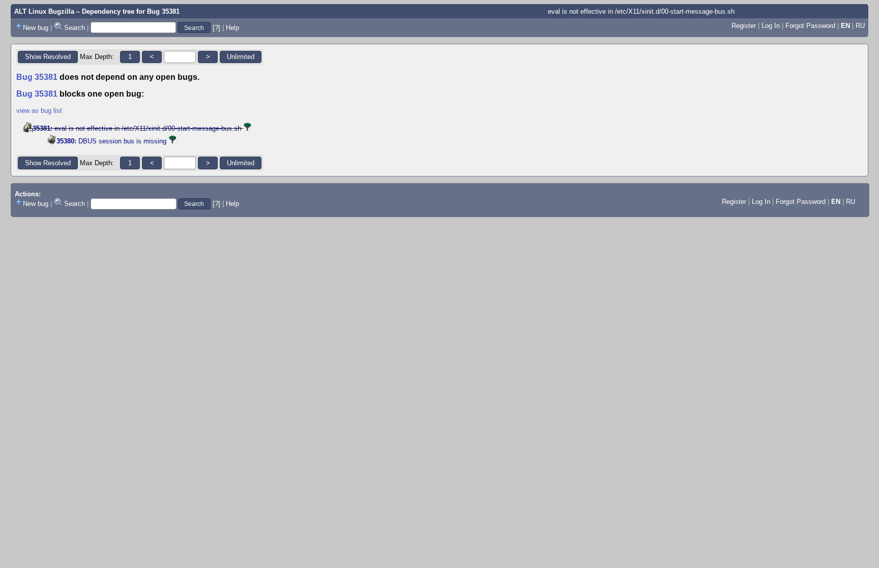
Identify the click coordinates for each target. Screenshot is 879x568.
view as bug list (39, 110)
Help (232, 28)
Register (743, 25)
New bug (35, 28)
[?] (216, 28)
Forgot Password (810, 25)
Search (74, 28)
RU (860, 25)
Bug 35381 (163, 11)
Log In (770, 25)
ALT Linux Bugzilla (44, 11)
